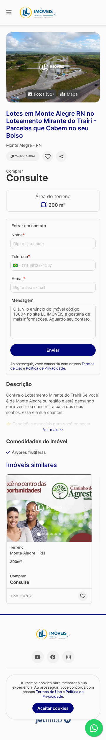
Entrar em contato (28, 225)
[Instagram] (68, 657)
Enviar (53, 350)
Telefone (20, 256)
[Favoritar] (47, 156)
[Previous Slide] (11, 67)
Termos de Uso (49, 692)
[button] (53, 67)
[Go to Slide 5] (55, 534)
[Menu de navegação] (8, 12)
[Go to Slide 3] (47, 534)
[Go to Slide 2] (43, 534)
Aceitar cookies (53, 708)
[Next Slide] (95, 67)
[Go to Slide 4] (51, 534)
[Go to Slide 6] (60, 534)
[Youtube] (38, 657)
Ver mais (50, 429)
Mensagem (22, 300)
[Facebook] (53, 657)
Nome (18, 234)
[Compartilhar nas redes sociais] (61, 156)
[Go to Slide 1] (39, 534)
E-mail (18, 278)
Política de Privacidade (45, 368)
